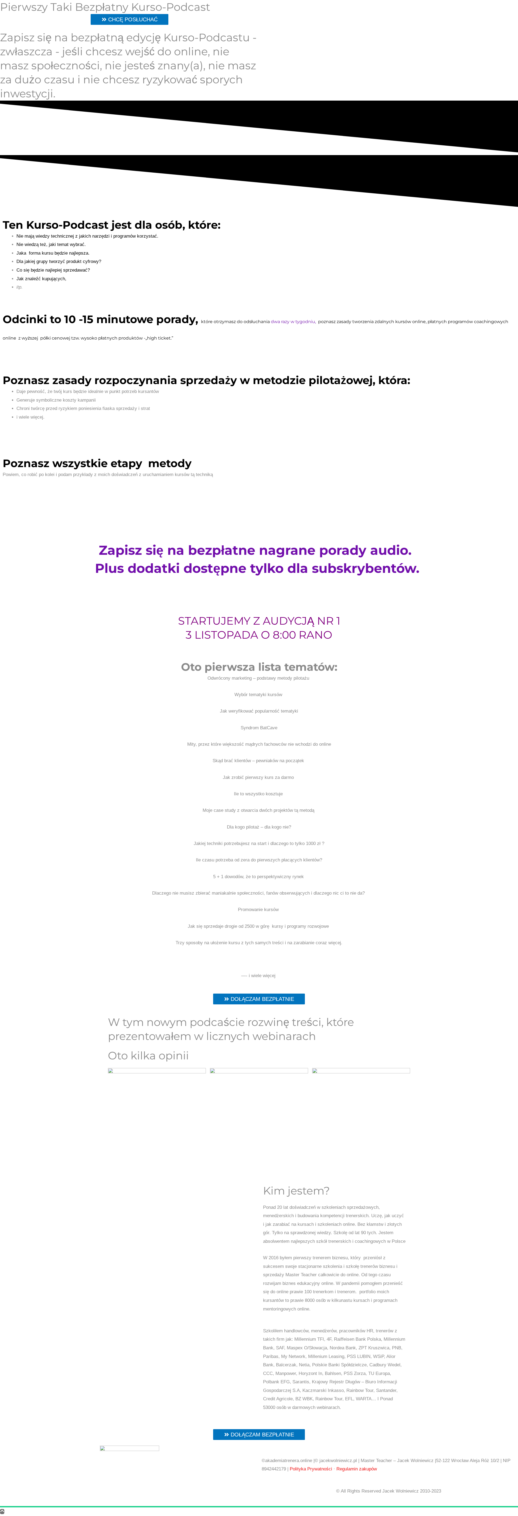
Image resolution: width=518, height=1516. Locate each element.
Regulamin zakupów (356, 1468)
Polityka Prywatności (311, 1468)
